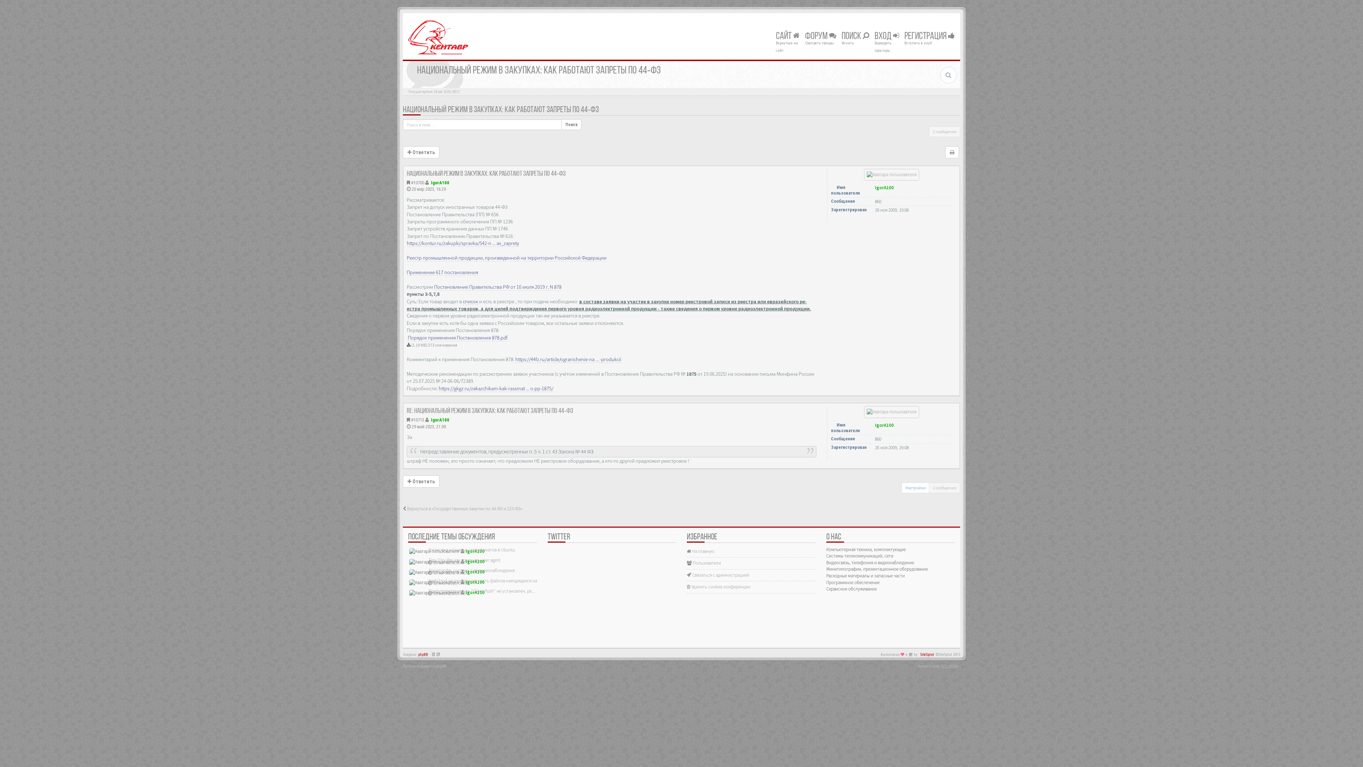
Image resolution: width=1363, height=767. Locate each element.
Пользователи (706, 563)
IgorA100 (440, 182)
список (470, 301)
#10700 (417, 182)
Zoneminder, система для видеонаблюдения (471, 570)
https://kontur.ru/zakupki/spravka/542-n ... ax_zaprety (463, 243)
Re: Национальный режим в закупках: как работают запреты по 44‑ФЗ (490, 411)
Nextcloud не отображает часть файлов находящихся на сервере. (491, 581)
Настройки (915, 487)
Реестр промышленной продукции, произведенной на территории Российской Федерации (507, 258)
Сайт (784, 37)
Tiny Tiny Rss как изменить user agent (464, 560)
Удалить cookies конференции (720, 587)
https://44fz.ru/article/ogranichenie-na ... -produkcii (568, 359)
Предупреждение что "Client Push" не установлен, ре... (481, 591)
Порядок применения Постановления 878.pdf (458, 337)
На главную (702, 551)
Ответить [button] (423, 152)
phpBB (423, 654)
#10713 (417, 420)
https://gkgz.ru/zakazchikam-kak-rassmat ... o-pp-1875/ (496, 388)
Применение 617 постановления (442, 272)
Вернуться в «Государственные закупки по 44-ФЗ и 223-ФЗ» (464, 509)
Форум (817, 37)
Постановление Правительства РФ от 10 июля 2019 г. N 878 (498, 287)
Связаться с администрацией (720, 575)
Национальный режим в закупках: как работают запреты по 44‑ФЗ (501, 110)
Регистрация (926, 37)
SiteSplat (927, 654)
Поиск (852, 37)
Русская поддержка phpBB (424, 666)
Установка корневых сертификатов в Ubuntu (471, 550)
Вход (884, 37)
